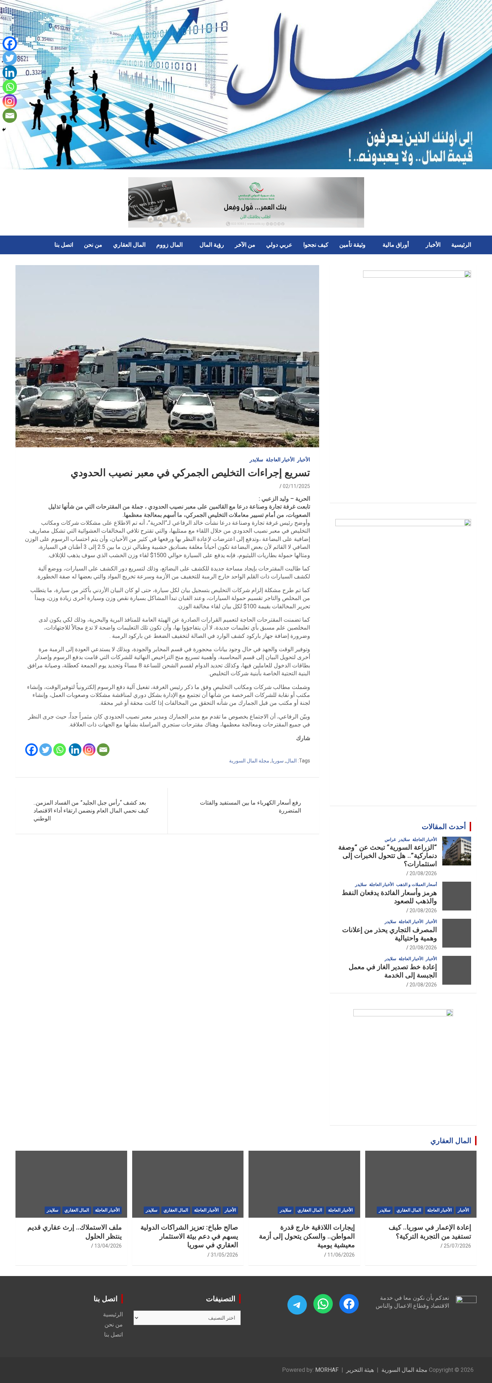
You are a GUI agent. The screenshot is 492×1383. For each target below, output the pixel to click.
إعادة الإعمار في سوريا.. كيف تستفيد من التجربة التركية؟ (430, 1231)
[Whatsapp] (59, 749)
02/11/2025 (296, 486)
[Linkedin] (75, 749)
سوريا (278, 761)
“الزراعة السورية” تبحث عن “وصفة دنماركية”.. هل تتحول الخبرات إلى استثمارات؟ (387, 855)
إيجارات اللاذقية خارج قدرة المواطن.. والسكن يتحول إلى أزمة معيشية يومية (307, 1236)
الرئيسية (461, 244)
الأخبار (433, 244)
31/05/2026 (224, 1255)
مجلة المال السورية (249, 761)
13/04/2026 (108, 1246)
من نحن (93, 244)
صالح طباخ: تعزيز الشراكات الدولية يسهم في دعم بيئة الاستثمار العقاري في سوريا (189, 1236)
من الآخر (245, 244)
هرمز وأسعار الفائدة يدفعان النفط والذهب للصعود (389, 897)
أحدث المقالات (444, 826)
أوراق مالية (396, 244)
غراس (390, 839)
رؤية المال (212, 244)
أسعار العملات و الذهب (416, 884)
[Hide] (4, 130)
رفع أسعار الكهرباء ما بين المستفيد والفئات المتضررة (250, 806)
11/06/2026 (341, 1255)
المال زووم (169, 244)
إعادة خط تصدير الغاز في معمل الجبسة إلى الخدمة (393, 971)
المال (291, 761)
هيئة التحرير (360, 1369)
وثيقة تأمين (352, 244)
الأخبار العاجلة (280, 459)
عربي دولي (279, 244)
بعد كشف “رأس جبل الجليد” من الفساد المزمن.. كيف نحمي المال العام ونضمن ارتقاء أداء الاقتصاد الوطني (91, 810)
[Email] (103, 749)
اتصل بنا (63, 244)
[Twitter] (45, 749)
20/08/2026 (423, 873)
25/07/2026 (457, 1246)
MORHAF (327, 1369)
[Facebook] (31, 749)
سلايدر (256, 459)
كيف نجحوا (315, 244)
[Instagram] (89, 749)
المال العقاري (129, 244)
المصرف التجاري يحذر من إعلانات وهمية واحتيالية (389, 934)
